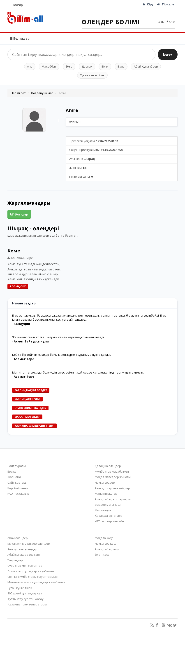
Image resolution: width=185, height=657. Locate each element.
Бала (121, 66)
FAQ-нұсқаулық (18, 494)
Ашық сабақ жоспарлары (113, 499)
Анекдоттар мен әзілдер (112, 488)
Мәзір (17, 5)
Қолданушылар (42, 93)
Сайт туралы (16, 466)
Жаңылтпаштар (106, 494)
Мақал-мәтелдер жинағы (113, 477)
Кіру (150, 4)
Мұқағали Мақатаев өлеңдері (29, 543)
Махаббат (49, 66)
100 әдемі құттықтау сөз (24, 593)
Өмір (69, 66)
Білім (105, 66)
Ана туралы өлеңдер (22, 549)
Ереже (11, 471)
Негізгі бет (18, 93)
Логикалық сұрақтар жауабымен (31, 571)
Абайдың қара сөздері (23, 555)
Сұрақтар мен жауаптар (24, 566)
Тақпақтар (15, 560)
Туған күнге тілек (92, 75)
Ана (29, 66)
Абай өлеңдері (17, 538)
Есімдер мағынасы (108, 505)
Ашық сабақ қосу (107, 549)
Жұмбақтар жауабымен (112, 471)
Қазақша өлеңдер (108, 466)
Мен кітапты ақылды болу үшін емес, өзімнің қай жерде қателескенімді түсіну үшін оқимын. (78, 372)
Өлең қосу (102, 555)
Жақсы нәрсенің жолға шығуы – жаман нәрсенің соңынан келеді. (58, 337)
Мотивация (103, 510)
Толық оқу (18, 286)
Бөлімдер (21, 38)
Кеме (13, 251)
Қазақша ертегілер (109, 516)
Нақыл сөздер (105, 482)
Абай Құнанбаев (146, 66)
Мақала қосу (104, 538)
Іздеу (167, 54)
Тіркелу (168, 4)
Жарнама (14, 477)
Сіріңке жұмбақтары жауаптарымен (33, 577)
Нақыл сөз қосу (105, 543)
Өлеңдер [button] (21, 214)
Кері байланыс (17, 488)
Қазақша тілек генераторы (27, 604)
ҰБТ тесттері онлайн (109, 521)
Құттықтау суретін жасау (25, 599)
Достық (87, 66)
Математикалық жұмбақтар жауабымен (36, 582)
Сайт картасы (17, 482)
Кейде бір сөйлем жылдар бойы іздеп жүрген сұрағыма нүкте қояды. (61, 355)
